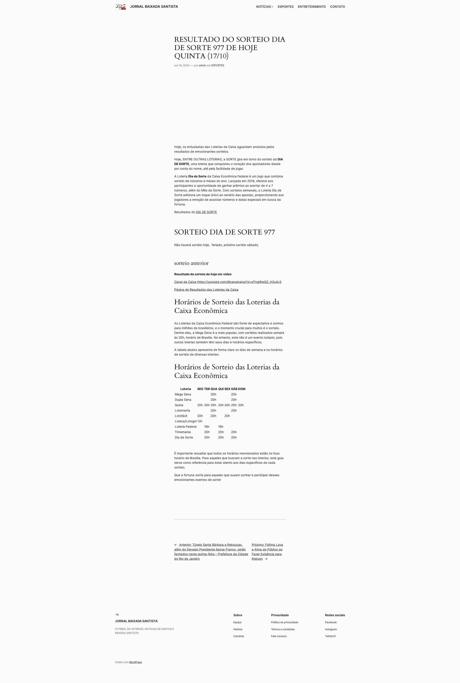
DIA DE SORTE (206, 212)
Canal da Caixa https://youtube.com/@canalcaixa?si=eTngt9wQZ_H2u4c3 (227, 282)
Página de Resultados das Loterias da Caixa (206, 289)
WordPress (135, 662)
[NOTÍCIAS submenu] (272, 7)
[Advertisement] (230, 104)
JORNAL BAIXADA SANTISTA (154, 6)
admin (202, 65)
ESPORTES (217, 65)
